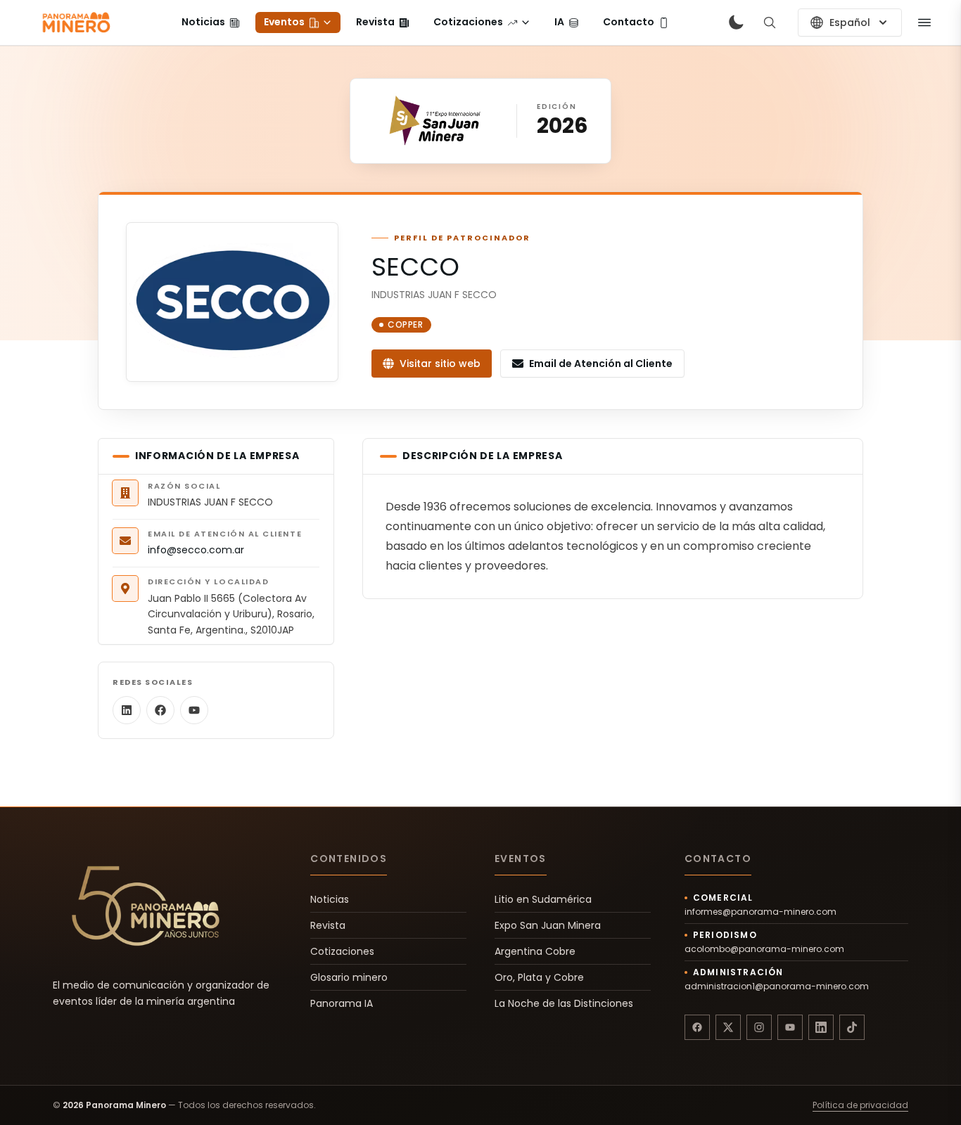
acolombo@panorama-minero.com (764, 949)
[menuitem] (210, 22)
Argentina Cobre (535, 951)
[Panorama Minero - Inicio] (75, 22)
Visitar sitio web (440, 363)
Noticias (329, 899)
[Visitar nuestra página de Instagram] (759, 1027)
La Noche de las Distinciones (564, 1003)
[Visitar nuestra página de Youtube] (790, 1027)
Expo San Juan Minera (548, 925)
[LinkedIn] (127, 710)
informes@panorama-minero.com (760, 912)
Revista (327, 925)
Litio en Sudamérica (543, 899)
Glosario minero (349, 977)
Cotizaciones (342, 951)
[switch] (736, 22)
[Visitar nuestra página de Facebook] (697, 1027)
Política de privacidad (860, 1105)
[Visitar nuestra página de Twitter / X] (728, 1027)
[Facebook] (160, 710)
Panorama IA (341, 1003)
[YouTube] (194, 710)
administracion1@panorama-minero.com (777, 986)
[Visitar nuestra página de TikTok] (852, 1027)
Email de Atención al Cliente (601, 363)
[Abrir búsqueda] (770, 22)
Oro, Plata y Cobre (539, 977)
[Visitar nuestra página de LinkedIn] (821, 1027)
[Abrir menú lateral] (924, 22)
